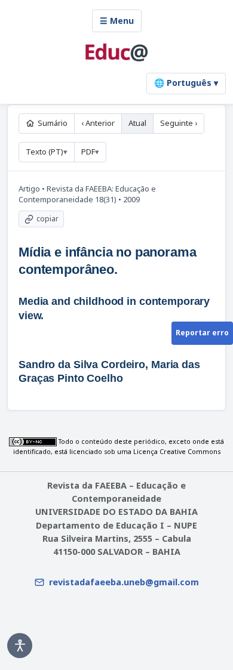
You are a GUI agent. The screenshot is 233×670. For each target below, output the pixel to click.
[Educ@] (116, 52)
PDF (88, 151)
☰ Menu (117, 20)
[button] (19, 645)
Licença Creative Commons (176, 451)
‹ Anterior (98, 123)
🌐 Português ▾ (186, 82)
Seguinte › (178, 123)
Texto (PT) (44, 151)
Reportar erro (202, 333)
